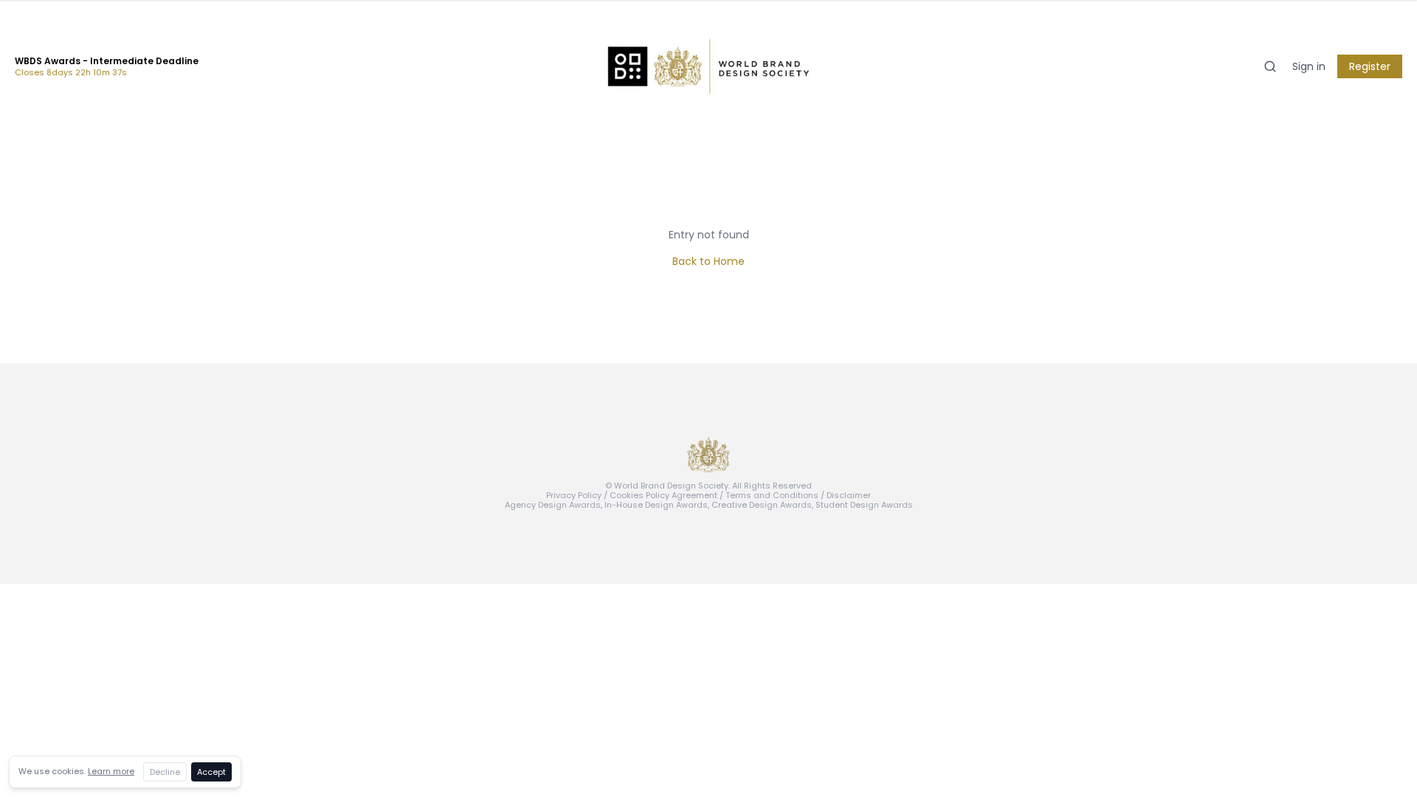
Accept (211, 772)
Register (1369, 66)
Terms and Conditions (771, 495)
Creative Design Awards (761, 505)
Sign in (1308, 66)
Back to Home (708, 261)
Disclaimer (849, 495)
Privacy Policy (573, 495)
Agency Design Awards (553, 505)
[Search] (1270, 66)
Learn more (111, 771)
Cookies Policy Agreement (663, 495)
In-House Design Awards (656, 505)
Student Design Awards (864, 505)
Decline (165, 772)
